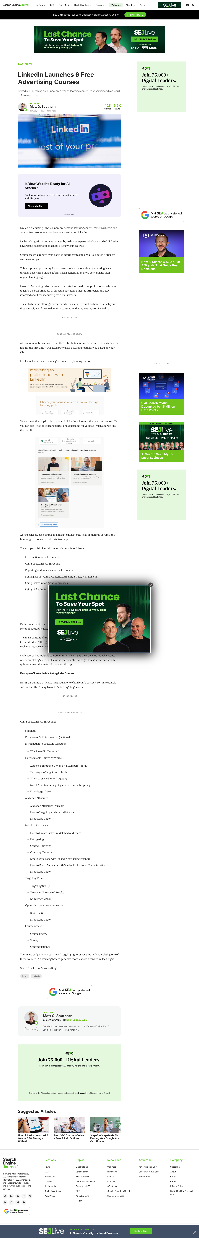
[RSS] (23, 1202)
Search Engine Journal (76, 1020)
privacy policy (82, 1093)
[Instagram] (11, 1202)
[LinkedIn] (11, 1196)
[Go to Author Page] (22, 107)
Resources (101, 5)
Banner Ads (144, 1176)
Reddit (79, 1200)
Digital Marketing (83, 5)
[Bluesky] (5, 1202)
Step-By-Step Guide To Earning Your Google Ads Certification (105, 1138)
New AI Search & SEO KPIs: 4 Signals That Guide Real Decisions (160, 265)
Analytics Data (82, 1196)
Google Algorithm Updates (119, 1191)
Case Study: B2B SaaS (149, 1171)
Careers (174, 1181)
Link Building (82, 1167)
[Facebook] (23, 1196)
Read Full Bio (31, 1029)
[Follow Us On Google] (69, 992)
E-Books (111, 1181)
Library (110, 1176)
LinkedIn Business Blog (43, 968)
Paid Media (64, 5)
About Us (130, 5)
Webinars (115, 5)
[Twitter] (30, 1196)
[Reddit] (17, 1202)
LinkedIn (36, 976)
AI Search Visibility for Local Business (157, 455)
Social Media (50, 1186)
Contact (174, 1176)
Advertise (144, 5)
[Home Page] (16, 5)
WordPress (50, 1196)
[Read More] (161, 385)
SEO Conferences (115, 1196)
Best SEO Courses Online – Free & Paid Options (69, 1137)
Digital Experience (53, 1191)
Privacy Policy (176, 1186)
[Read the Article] (33, 1125)
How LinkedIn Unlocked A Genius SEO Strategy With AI (33, 1138)
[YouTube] (17, 1196)
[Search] (193, 5)
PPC (78, 1191)
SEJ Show (112, 1186)
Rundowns (112, 1171)
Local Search (82, 1171)
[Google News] (5, 1196)
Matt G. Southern (43, 107)
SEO (52, 5)
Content (48, 1181)
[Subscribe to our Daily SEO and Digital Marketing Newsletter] (187, 5)
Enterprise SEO (83, 1186)
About (173, 1171)
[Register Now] (161, 243)
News (24, 976)
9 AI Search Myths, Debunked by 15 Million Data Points (158, 406)
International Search (85, 1181)
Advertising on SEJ (147, 1167)
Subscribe (175, 1167)
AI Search (41, 5)
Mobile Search (82, 1176)
